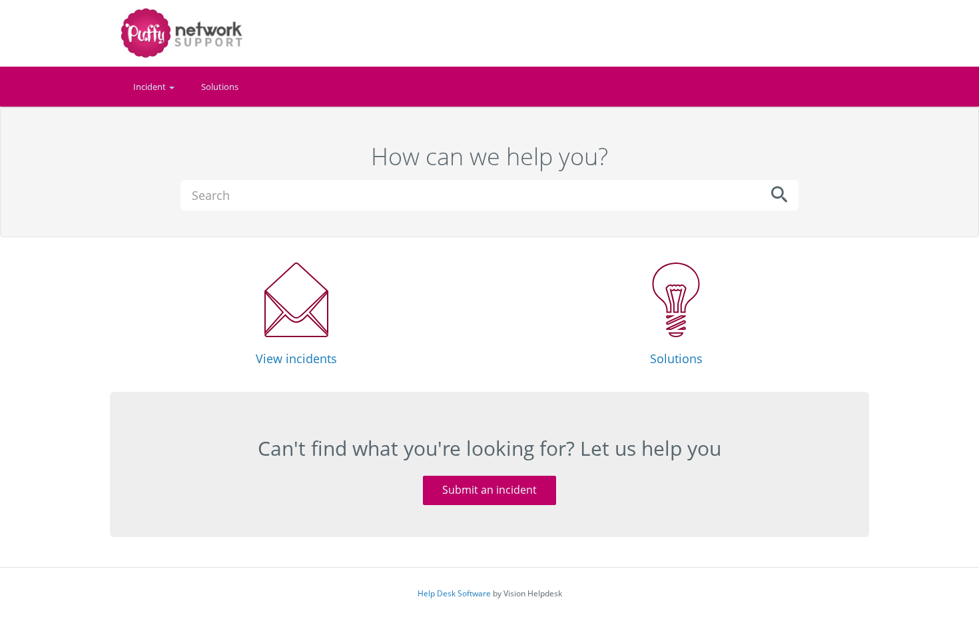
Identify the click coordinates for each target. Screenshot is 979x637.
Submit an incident (489, 489)
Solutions (219, 87)
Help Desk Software (454, 593)
